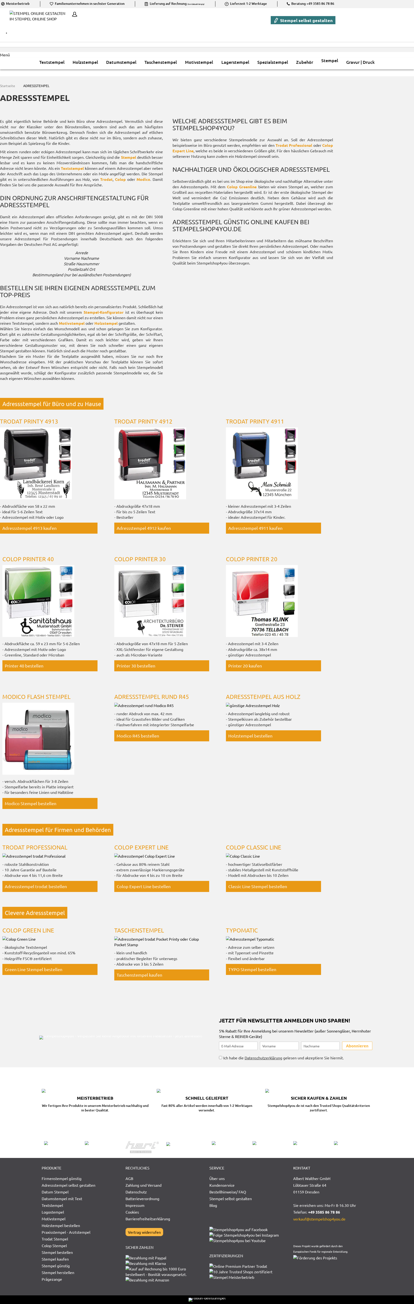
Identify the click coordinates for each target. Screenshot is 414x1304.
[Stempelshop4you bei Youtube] (237, 1240)
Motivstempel (53, 1218)
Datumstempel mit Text (62, 1198)
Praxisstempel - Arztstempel (66, 1232)
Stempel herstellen (58, 1272)
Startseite (8, 85)
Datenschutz (136, 1191)
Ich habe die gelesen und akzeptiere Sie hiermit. (283, 1057)
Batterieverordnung (142, 1198)
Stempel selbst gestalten (306, 20)
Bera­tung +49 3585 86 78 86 (312, 3)
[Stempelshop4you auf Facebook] (238, 1229)
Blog (213, 1205)
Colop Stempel (54, 1245)
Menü (5, 54)
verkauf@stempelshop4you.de (319, 1218)
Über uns (217, 1178)
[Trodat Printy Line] (36, 497)
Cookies (132, 1212)
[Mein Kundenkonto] (73, 14)
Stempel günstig (56, 1265)
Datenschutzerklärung (263, 1057)
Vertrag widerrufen (144, 1232)
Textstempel (52, 1205)
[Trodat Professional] (33, 856)
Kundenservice (222, 1185)
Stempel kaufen (55, 1259)
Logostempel (53, 1212)
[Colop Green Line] (243, 856)
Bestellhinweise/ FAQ (227, 1191)
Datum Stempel (55, 1191)
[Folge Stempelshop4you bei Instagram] (244, 1235)
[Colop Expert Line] (144, 856)
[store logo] (39, 20)
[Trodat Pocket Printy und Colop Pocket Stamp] (161, 944)
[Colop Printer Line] (38, 635)
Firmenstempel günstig (61, 1178)
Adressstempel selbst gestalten (68, 1185)
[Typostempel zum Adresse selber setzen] (250, 939)
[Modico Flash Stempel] (38, 773)
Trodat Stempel (55, 1238)
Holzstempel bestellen (61, 1225)
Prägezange (52, 1279)
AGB (129, 1178)
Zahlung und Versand (143, 1185)
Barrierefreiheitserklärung (148, 1218)
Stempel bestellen (57, 1252)
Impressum (135, 1205)
